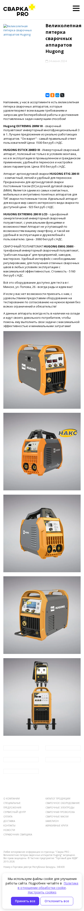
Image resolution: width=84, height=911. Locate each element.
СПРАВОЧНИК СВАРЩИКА (17, 834)
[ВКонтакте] (47, 95)
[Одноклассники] (52, 95)
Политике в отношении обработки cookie (48, 885)
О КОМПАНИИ (11, 798)
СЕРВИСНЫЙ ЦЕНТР (14, 812)
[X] (62, 95)
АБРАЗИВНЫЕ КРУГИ (56, 825)
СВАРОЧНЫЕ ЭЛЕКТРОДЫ (59, 807)
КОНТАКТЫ (9, 825)
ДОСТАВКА (9, 821)
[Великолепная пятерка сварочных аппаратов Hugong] (21, 30)
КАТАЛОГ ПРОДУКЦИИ (57, 798)
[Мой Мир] (57, 95)
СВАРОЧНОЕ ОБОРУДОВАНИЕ (62, 803)
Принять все (25, 901)
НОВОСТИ (9, 830)
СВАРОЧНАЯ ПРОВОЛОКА (60, 812)
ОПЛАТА (7, 816)
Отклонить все (57, 901)
